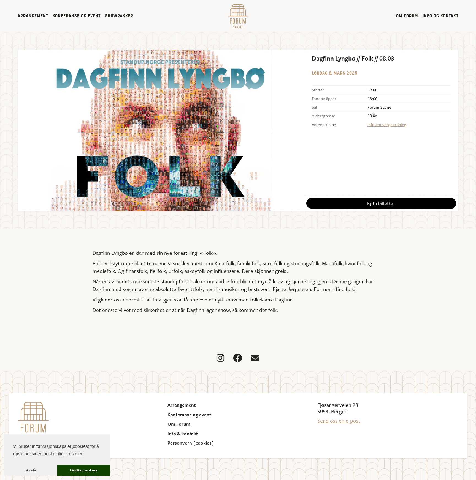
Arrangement (33, 16)
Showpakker (119, 16)
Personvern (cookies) (190, 443)
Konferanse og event (77, 16)
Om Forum (407, 16)
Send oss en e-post (338, 420)
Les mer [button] (74, 453)
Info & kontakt (182, 433)
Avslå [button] (31, 470)
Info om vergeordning (386, 124)
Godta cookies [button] (84, 470)
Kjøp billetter (381, 203)
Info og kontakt (440, 16)
